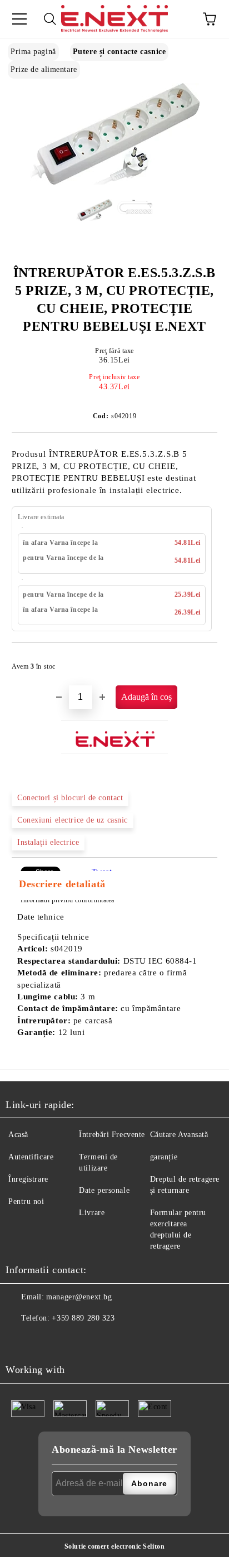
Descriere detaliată (62, 883)
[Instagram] (42, 1341)
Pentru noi (26, 1201)
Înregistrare (28, 1179)
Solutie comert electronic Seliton (114, 1546)
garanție (163, 1157)
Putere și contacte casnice (119, 51)
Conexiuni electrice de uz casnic (72, 820)
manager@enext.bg (79, 1297)
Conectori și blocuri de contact (70, 798)
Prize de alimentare (44, 69)
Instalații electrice (48, 842)
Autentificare (30, 1157)
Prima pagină (33, 51)
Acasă (18, 1134)
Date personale (104, 1190)
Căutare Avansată (179, 1134)
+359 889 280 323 (83, 1318)
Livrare (91, 1212)
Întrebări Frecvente (112, 1134)
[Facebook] (17, 1341)
